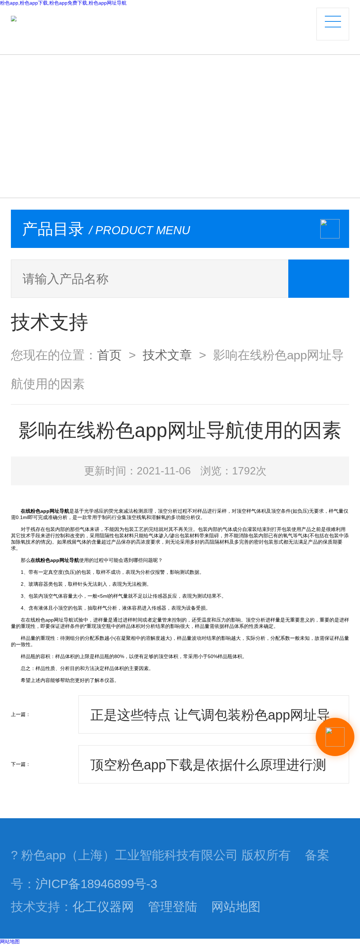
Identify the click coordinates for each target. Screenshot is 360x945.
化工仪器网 (103, 907)
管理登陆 (172, 907)
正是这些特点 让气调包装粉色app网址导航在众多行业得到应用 (210, 720)
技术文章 (167, 355)
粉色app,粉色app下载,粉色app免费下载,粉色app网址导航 (63, 3)
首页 (109, 355)
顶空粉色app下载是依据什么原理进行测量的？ (208, 770)
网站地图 (236, 907)
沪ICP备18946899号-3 (96, 884)
